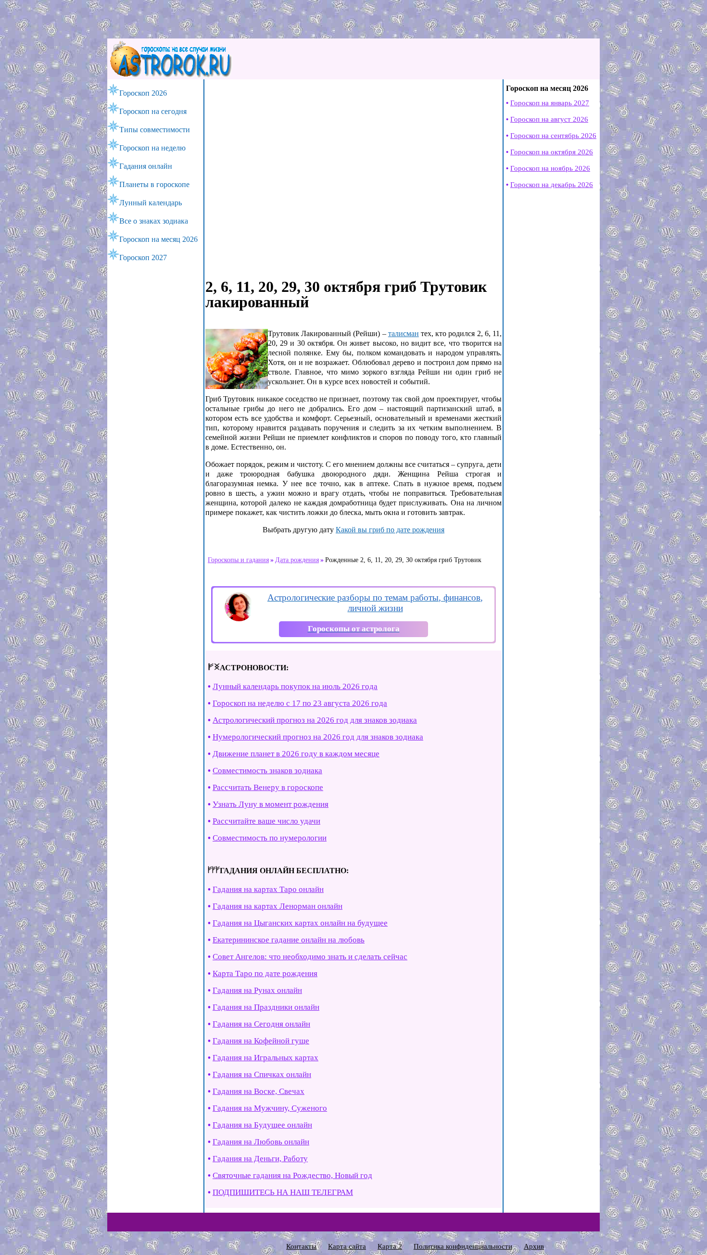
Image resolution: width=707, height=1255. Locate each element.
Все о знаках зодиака (153, 221)
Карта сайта (347, 1246)
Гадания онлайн (145, 166)
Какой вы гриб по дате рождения (390, 530)
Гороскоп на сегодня (153, 111)
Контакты (301, 1246)
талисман (403, 333)
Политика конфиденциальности (463, 1246)
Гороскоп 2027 (143, 257)
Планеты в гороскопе (154, 184)
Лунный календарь (150, 203)
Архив (534, 1246)
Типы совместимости (154, 130)
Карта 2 (390, 1246)
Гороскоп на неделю (152, 148)
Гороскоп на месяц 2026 (158, 239)
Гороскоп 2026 (143, 93)
